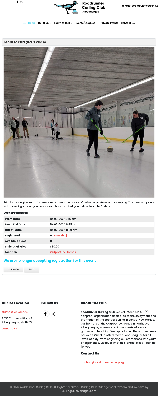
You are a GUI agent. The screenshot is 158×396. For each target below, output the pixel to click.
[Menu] (24, 23)
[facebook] (17, 2)
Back (32, 269)
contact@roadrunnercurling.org (102, 362)
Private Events (109, 23)
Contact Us (128, 23)
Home (31, 23)
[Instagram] (22, 2)
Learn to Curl (62, 23)
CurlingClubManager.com (79, 391)
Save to (14, 269)
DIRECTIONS (9, 328)
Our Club (43, 23)
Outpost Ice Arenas (63, 252)
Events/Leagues (85, 23)
